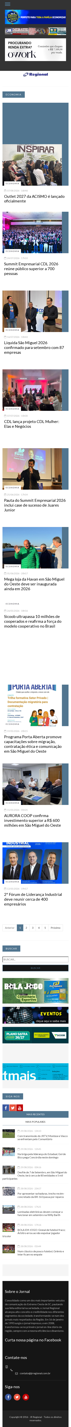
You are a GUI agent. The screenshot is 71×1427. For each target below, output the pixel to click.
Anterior (10, 927)
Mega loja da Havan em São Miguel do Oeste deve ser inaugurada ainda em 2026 (34, 584)
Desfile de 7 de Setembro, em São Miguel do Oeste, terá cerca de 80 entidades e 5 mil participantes (34, 1175)
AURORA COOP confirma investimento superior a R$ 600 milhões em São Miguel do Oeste (32, 820)
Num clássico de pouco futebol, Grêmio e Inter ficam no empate (41, 1253)
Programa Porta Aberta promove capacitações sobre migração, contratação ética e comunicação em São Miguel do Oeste (33, 743)
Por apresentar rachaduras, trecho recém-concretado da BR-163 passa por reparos (41, 1195)
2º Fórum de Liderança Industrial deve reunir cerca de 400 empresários (33, 899)
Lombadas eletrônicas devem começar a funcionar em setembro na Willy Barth (40, 1213)
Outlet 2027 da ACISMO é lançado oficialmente (34, 198)
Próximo (55, 927)
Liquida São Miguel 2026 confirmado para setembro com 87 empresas (34, 347)
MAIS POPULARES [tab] (35, 1121)
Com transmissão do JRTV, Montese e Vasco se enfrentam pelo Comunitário (43, 1137)
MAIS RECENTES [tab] (36, 1114)
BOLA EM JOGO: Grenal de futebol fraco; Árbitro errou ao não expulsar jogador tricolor (33, 1233)
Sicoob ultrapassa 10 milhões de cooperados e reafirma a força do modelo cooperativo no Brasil (32, 621)
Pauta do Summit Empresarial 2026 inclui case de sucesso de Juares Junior (35, 505)
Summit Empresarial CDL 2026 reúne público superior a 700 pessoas (31, 268)
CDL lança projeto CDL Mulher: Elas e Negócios (31, 424)
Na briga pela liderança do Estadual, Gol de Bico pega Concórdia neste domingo (42, 1155)
